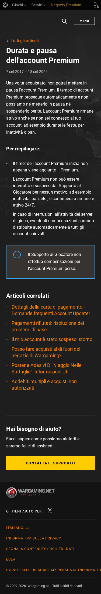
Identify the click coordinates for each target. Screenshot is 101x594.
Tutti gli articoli (25, 40)
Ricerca (65, 24)
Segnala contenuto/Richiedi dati (40, 549)
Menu (84, 21)
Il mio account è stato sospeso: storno (52, 339)
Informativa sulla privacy (33, 538)
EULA (10, 559)
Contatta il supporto (50, 463)
